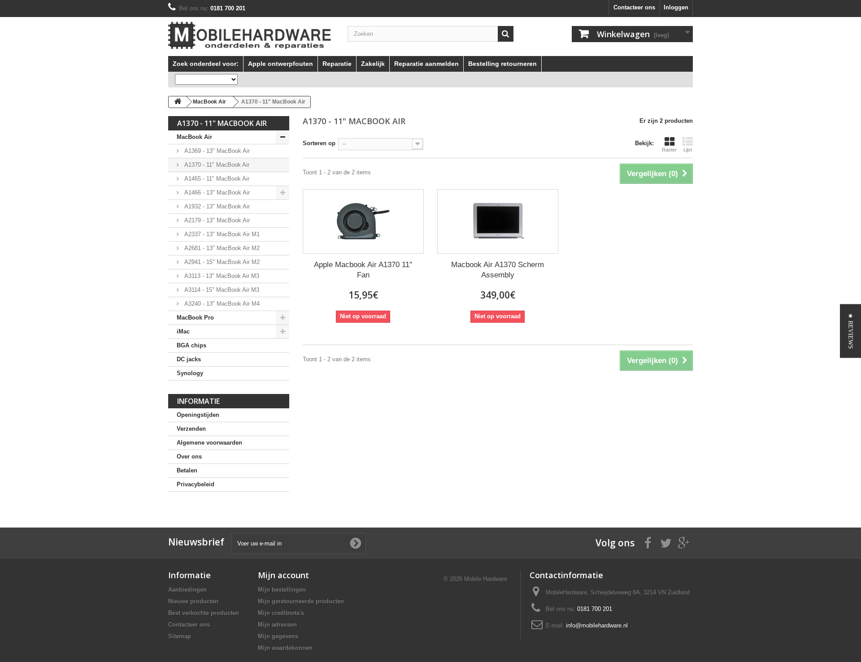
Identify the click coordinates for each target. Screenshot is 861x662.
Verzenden (191, 428)
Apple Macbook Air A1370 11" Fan (363, 269)
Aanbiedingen (187, 589)
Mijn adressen (277, 624)
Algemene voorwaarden (209, 442)
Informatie (198, 401)
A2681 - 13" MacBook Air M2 (221, 248)
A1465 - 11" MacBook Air (216, 178)
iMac (183, 331)
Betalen (187, 470)
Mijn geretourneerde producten (301, 601)
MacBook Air (194, 137)
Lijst (687, 149)
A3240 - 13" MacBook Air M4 (221, 303)
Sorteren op (319, 143)
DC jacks (189, 359)
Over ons (189, 456)
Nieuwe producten (193, 601)
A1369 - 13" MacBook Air (216, 150)
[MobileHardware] (251, 35)
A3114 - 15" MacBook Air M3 (221, 289)
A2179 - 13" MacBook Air (216, 220)
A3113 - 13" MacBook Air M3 (221, 276)
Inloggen (676, 7)
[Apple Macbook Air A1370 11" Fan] (363, 221)
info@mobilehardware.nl (597, 625)
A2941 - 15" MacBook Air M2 (221, 262)
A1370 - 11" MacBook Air (216, 164)
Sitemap (179, 636)
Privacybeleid (195, 484)
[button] (850, 331)
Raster (669, 149)
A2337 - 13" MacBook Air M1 (221, 234)
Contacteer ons (634, 7)
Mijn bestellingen (282, 589)
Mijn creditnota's (281, 613)
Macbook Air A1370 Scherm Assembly (497, 269)
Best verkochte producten (203, 613)
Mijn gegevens (278, 636)
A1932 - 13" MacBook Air (216, 206)
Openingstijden (198, 414)
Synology (190, 373)
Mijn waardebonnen (285, 648)
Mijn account (283, 575)
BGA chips (191, 345)
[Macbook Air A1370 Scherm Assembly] (498, 221)
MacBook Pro (195, 317)
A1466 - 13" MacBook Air (216, 192)
